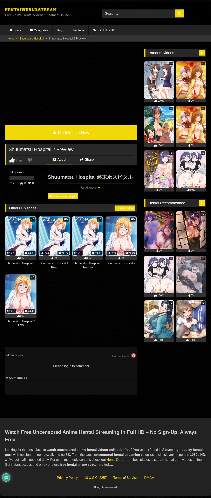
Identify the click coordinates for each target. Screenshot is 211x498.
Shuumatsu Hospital (32, 38)
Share (89, 159)
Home (17, 30)
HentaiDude (115, 459)
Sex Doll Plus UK (104, 30)
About (61, 159)
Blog (60, 30)
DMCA (149, 477)
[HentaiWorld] (47, 10)
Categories (41, 30)
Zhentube (78, 30)
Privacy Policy (67, 477)
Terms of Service (125, 477)
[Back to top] (198, 486)
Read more (88, 187)
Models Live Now (73, 132)
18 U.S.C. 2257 (95, 477)
